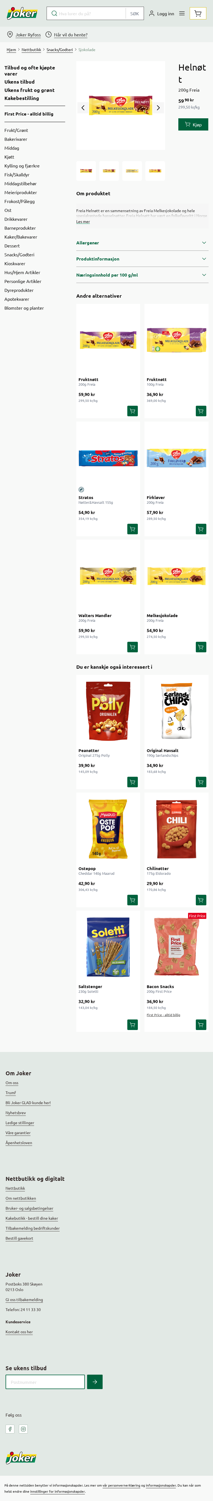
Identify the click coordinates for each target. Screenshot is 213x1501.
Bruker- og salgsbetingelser (29, 1208)
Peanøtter (88, 750)
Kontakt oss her (19, 1331)
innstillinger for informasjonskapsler (57, 1491)
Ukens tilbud (19, 82)
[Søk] (95, 1382)
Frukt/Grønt (16, 130)
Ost (7, 210)
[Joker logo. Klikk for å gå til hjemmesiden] (22, 13)
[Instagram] (23, 1429)
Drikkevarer (15, 219)
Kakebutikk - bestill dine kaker (32, 1218)
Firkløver (156, 497)
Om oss (12, 1082)
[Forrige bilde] (82, 107)
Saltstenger (90, 986)
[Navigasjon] (182, 13)
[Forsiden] (109, 171)
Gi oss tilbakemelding (24, 1299)
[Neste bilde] (158, 107)
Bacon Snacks (160, 986)
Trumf (11, 1092)
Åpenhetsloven (19, 1142)
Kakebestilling (21, 98)
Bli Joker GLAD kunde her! (28, 1102)
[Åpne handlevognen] (198, 13)
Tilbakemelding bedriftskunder (33, 1228)
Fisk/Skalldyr (16, 174)
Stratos (85, 497)
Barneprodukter (20, 227)
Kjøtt (9, 156)
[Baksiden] (132, 171)
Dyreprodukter (19, 290)
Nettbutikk (15, 1188)
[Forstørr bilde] (120, 105)
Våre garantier (18, 1132)
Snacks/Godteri (19, 254)
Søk (134, 13)
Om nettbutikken (21, 1198)
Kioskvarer (14, 263)
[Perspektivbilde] (155, 171)
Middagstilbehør (20, 183)
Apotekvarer (16, 299)
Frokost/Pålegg (19, 201)
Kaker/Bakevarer (20, 236)
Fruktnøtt (88, 379)
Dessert (12, 245)
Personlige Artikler (22, 281)
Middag (11, 148)
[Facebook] (10, 1429)
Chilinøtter (158, 868)
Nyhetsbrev (16, 1112)
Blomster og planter (24, 307)
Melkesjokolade (162, 615)
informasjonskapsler (161, 1485)
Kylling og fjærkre (22, 165)
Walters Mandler (94, 615)
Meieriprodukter (20, 192)
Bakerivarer (15, 139)
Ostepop (87, 868)
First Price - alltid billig (29, 114)
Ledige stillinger (20, 1122)
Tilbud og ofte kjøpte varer (29, 70)
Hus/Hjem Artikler (22, 272)
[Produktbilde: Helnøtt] (86, 171)
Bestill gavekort (19, 1238)
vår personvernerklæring (121, 1485)
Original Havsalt (163, 750)
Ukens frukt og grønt (29, 90)
